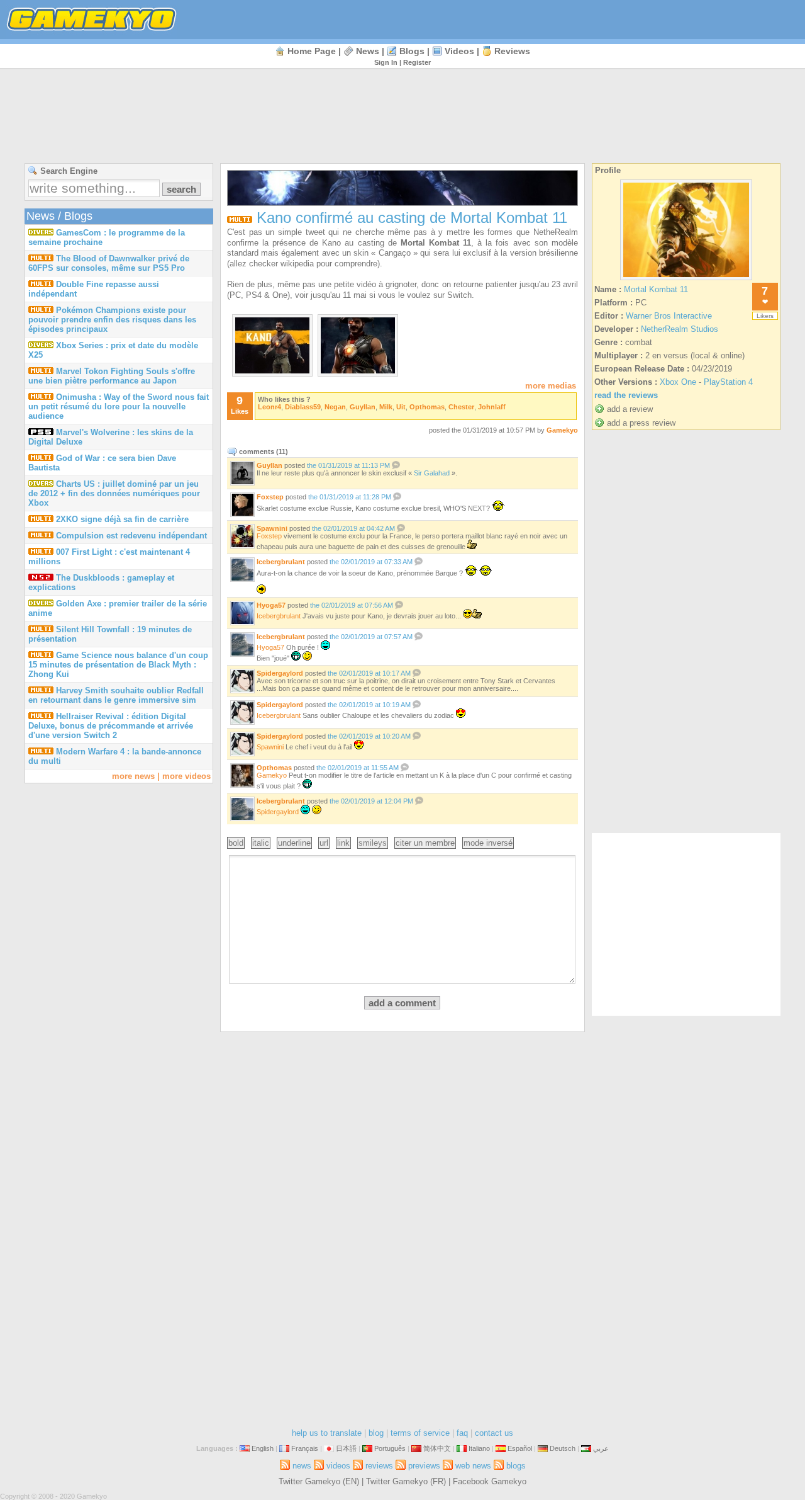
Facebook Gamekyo (489, 1481)
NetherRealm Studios (679, 329)
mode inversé (488, 843)
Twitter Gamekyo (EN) (319, 1481)
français (304, 1448)
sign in (385, 62)
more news (133, 776)
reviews (512, 51)
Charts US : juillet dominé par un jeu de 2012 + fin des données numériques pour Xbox (114, 493)
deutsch (562, 1448)
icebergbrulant (281, 561)
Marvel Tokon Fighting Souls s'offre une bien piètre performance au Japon (111, 375)
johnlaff (492, 407)
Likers (765, 315)
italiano (479, 1448)
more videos (186, 776)
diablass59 (303, 407)
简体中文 (437, 1448)
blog (376, 1433)
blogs (412, 51)
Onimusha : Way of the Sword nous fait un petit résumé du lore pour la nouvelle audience (118, 406)
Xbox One (678, 382)
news (367, 51)
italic (260, 843)
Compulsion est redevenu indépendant (131, 535)
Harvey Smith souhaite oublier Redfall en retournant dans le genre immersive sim (116, 695)
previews (424, 1465)
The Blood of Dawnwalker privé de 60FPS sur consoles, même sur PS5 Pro (108, 263)
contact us (494, 1433)
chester (461, 407)
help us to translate (327, 1433)
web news (473, 1465)
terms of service (420, 1433)
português (390, 1448)
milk (385, 407)
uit (401, 407)
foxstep (270, 497)
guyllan (362, 407)
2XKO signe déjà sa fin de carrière (122, 519)
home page (311, 51)
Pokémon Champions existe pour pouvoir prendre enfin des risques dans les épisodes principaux (112, 319)
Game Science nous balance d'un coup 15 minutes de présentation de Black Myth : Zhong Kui (118, 665)
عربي (601, 1448)
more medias (550, 385)
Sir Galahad (432, 473)
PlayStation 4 (728, 382)
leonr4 (269, 407)
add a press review (641, 423)
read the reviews (626, 395)
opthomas (427, 407)
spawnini (272, 528)
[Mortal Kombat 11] (686, 280)
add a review (630, 409)
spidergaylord (280, 673)
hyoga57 (271, 605)
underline (294, 843)
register (417, 62)
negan (335, 407)
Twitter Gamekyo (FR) (406, 1481)
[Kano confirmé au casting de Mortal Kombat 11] (272, 370)
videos (459, 51)
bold (235, 843)
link (343, 843)
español (520, 1448)
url (323, 843)
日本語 (346, 1448)
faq (462, 1433)
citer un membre (425, 843)
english (263, 1448)
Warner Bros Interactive (669, 316)
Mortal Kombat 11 (656, 289)
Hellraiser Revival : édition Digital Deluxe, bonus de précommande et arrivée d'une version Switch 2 (110, 726)
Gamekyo (562, 430)
